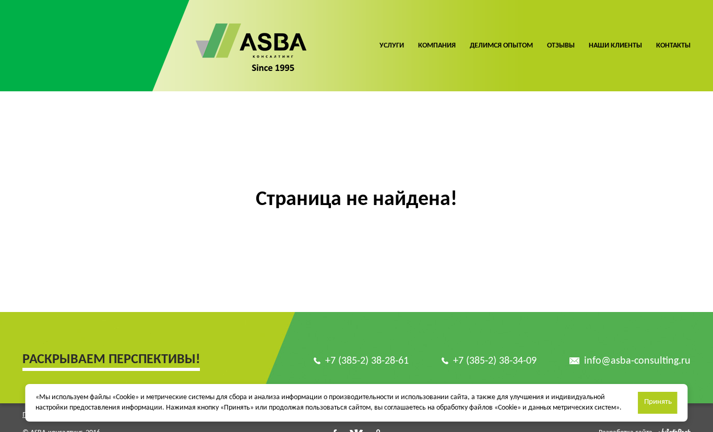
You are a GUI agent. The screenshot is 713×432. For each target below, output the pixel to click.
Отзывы (561, 46)
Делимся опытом (501, 46)
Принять (658, 402)
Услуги (391, 46)
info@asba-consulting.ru (637, 361)
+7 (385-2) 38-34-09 (495, 361)
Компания (437, 46)
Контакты (673, 46)
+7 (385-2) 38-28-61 (367, 361)
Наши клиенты (615, 46)
